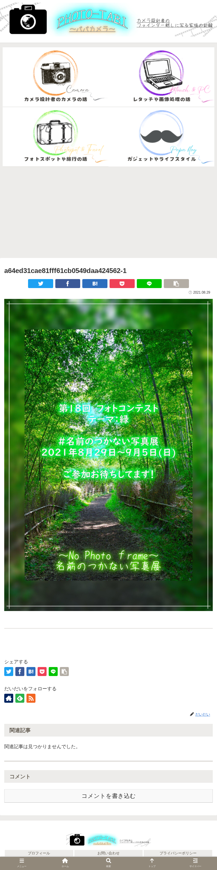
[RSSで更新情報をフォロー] (30, 698)
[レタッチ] (161, 77)
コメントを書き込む (109, 796)
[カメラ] (55, 77)
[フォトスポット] (55, 137)
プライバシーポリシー (178, 853)
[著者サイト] (8, 698)
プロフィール (39, 853)
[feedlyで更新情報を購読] (19, 698)
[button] (200, 711)
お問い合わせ (108, 853)
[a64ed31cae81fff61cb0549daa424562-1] (94, 283)
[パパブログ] (161, 137)
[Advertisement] (108, 212)
